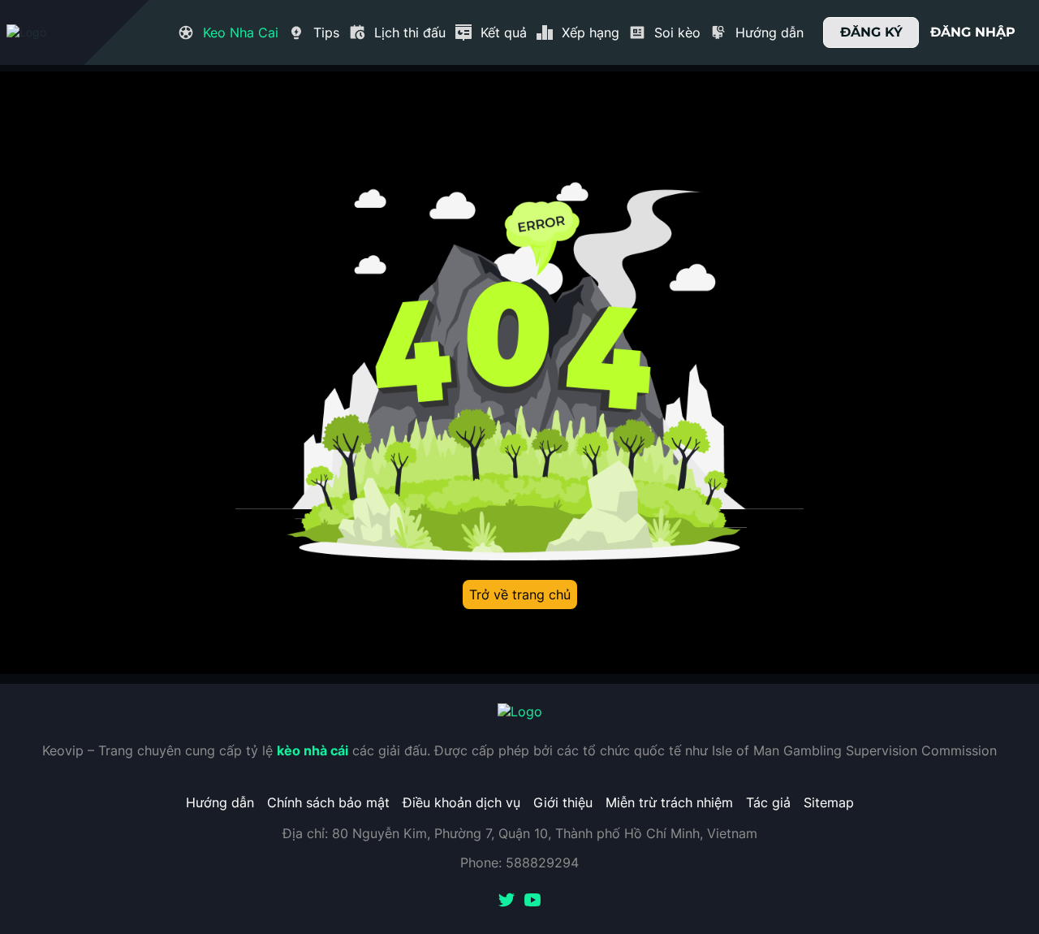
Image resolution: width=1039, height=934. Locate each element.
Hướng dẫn (220, 802)
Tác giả (768, 802)
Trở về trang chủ (520, 594)
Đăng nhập (972, 32)
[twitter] (506, 901)
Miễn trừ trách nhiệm (669, 802)
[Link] (55, 32)
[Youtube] (532, 901)
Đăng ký (871, 32)
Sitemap (829, 802)
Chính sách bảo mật (328, 802)
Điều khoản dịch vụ (461, 802)
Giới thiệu (563, 802)
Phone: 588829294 (519, 862)
